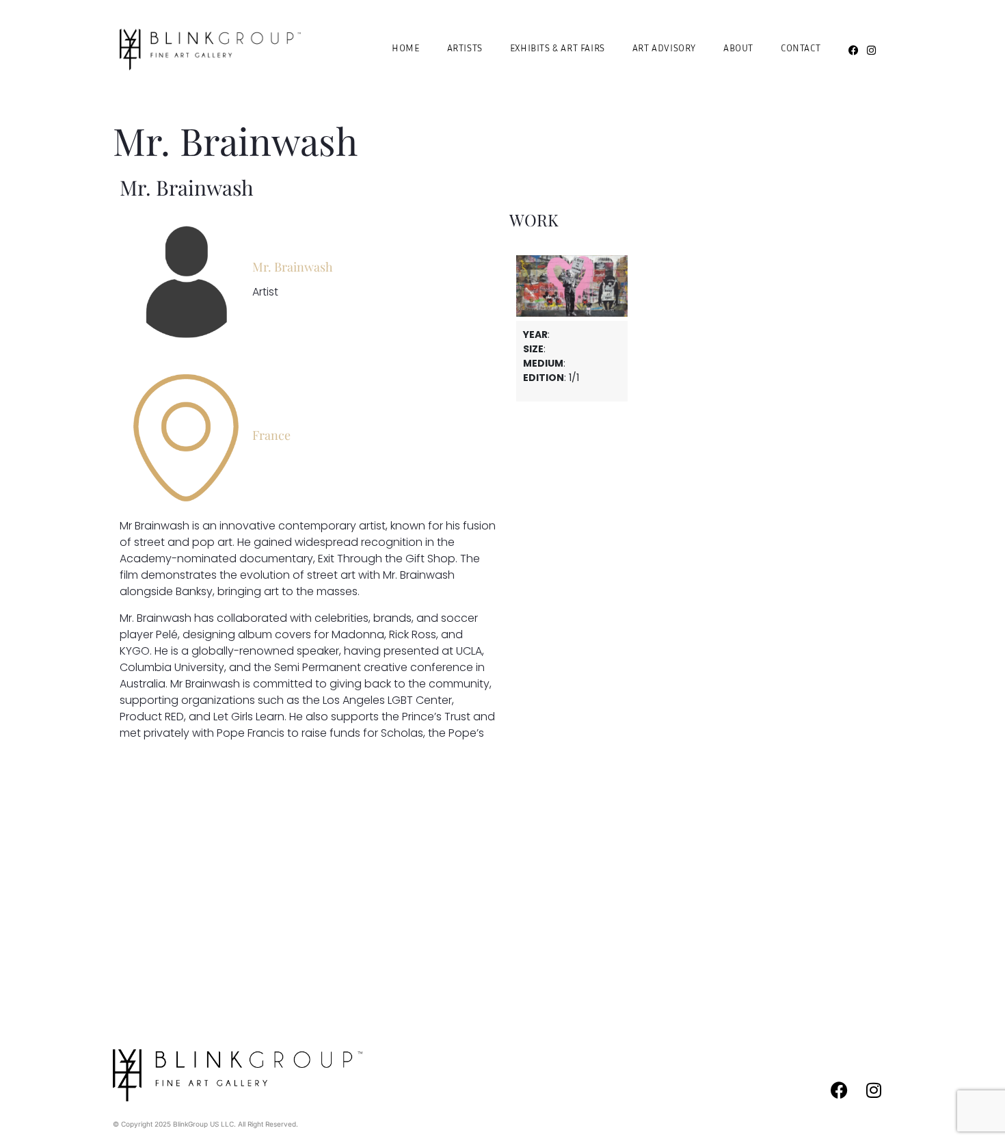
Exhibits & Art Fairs (557, 47)
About (738, 47)
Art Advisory (664, 47)
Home (405, 47)
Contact (800, 47)
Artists (465, 47)
